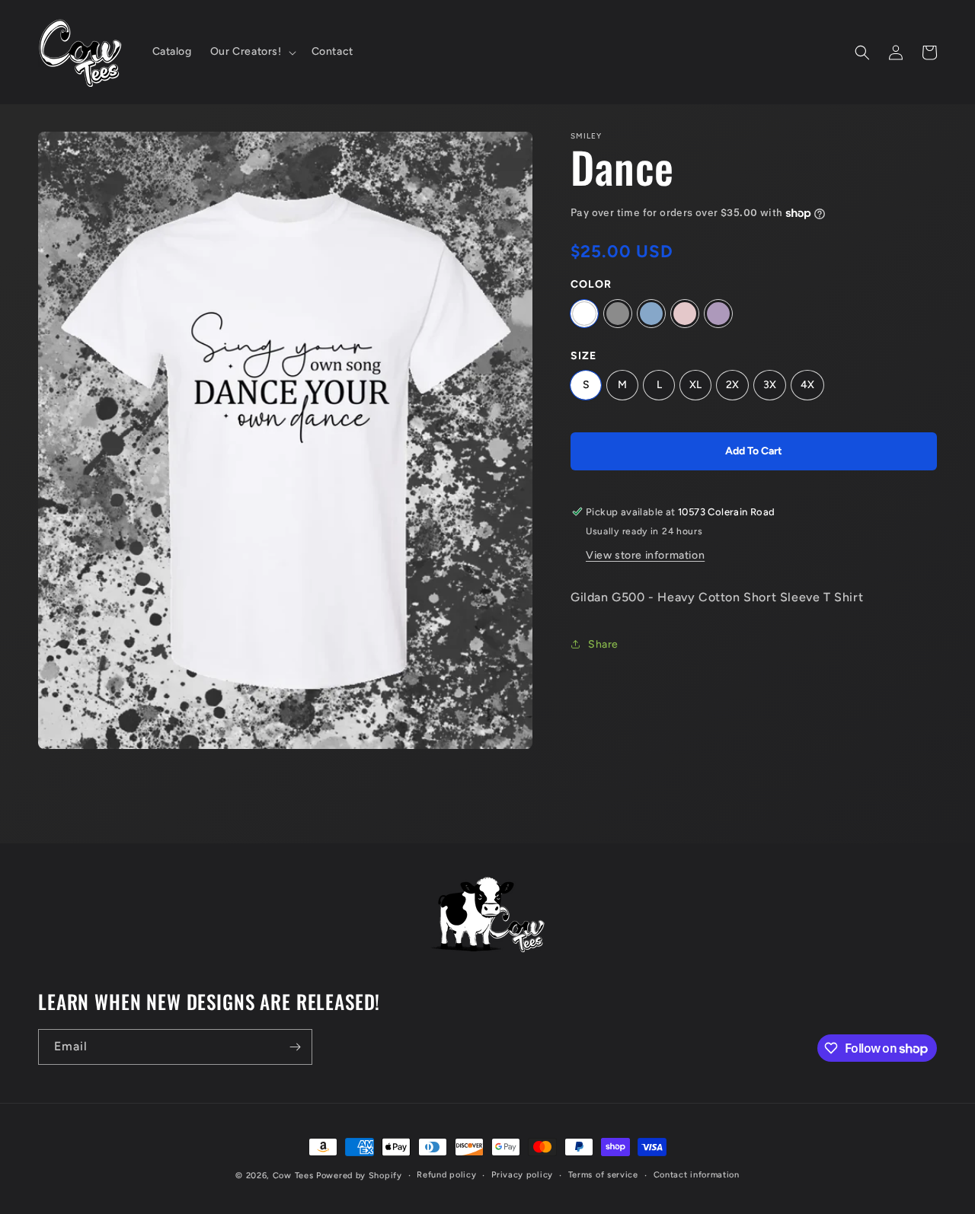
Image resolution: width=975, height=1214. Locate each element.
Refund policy (446, 1175)
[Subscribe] (295, 1047)
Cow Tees (293, 1176)
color (591, 284)
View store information (645, 555)
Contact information (697, 1175)
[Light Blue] (651, 313)
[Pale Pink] (684, 313)
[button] (251, 52)
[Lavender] (718, 313)
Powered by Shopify (359, 1176)
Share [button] (603, 644)
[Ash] (617, 313)
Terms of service (603, 1175)
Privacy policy (522, 1175)
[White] (584, 313)
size (583, 355)
